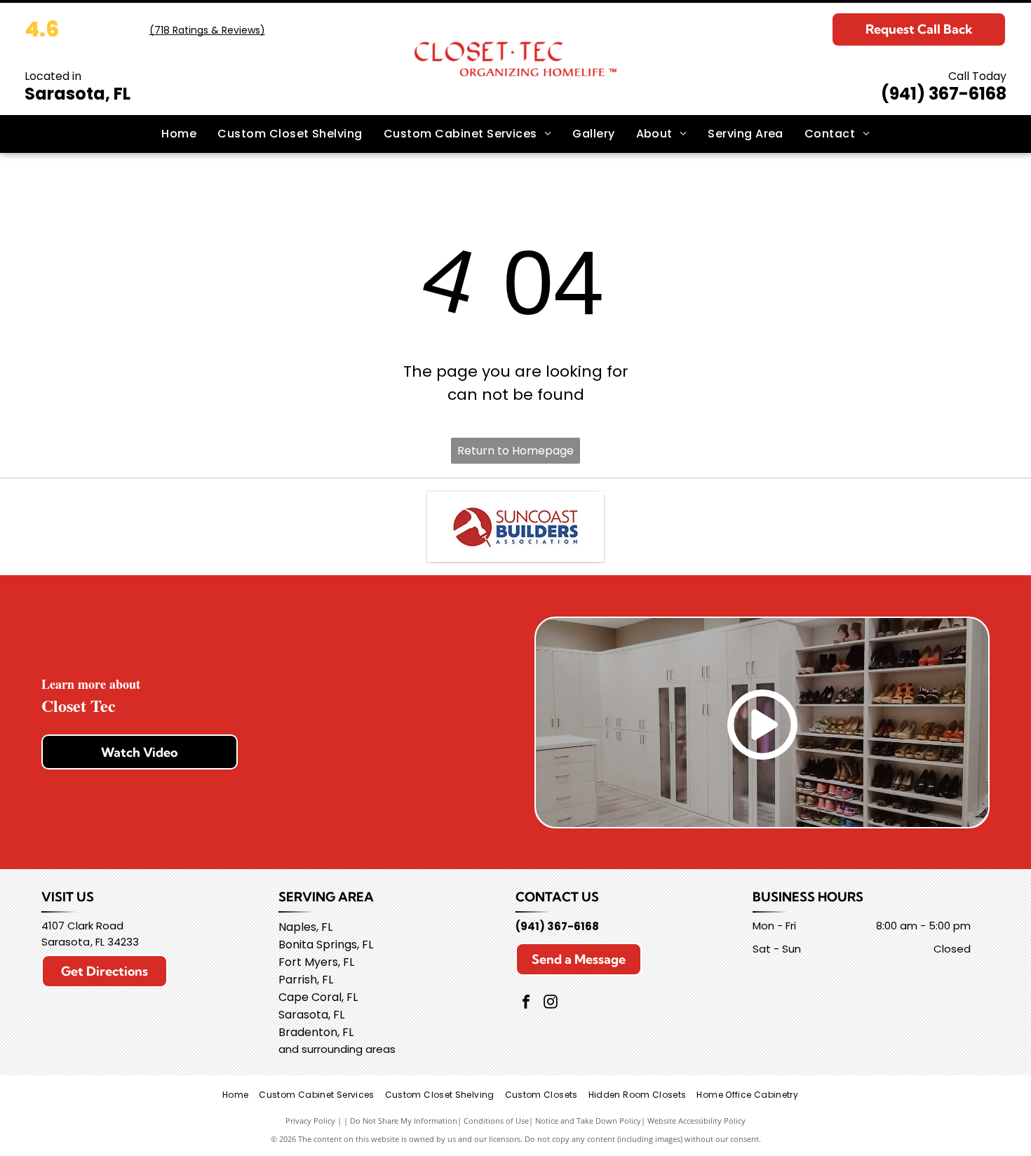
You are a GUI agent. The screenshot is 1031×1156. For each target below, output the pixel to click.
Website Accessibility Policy (696, 1120)
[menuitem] (179, 134)
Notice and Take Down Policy (588, 1120)
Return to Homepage (515, 451)
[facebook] (526, 1003)
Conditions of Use (496, 1120)
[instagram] (550, 1003)
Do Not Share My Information (403, 1120)
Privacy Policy (310, 1120)
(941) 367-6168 (943, 93)
